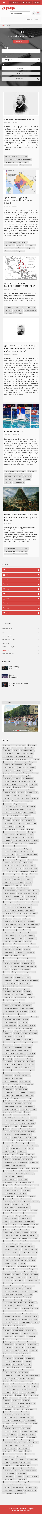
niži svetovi (31, 916)
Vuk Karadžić (11, 554)
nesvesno (17, 1316)
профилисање (9, 975)
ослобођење (29, 753)
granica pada (8, 1031)
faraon (7, 1283)
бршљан (30, 818)
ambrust (18, 1115)
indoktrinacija (9, 1294)
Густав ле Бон (22, 1101)
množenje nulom (10, 832)
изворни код (30, 952)
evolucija (24, 1442)
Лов (3, 632)
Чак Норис (8, 1356)
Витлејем (32, 767)
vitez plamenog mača (20, 781)
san (6, 1151)
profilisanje (32, 958)
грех (33, 1011)
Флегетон (17, 1249)
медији (28, 479)
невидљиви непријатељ (12, 1246)
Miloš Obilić (8, 1117)
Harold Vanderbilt (10, 1459)
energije (7, 916)
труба (6, 1381)
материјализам (9, 1078)
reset (6, 1070)
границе (7, 1047)
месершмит (8, 1103)
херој (16, 1129)
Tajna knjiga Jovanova (24, 1073)
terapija (36, 1168)
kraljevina (23, 248)
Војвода (15, 122)
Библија (23, 1277)
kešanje (33, 865)
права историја (9, 1053)
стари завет (30, 1305)
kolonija (7, 1199)
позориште (26, 1042)
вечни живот (25, 1168)
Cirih (34, 899)
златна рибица (26, 1384)
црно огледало (21, 947)
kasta (14, 1238)
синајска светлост (10, 1473)
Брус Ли (27, 1353)
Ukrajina (7, 837)
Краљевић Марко (29, 1131)
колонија (19, 1188)
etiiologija (34, 1171)
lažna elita (35, 1235)
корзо (18, 980)
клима (16, 1484)
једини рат (19, 921)
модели (7, 843)
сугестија (24, 784)
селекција (8, 1300)
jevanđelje (20, 1280)
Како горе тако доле (11, 767)
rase (6, 1445)
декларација (21, 756)
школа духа (8, 947)
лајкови (7, 1095)
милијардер (32, 843)
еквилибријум (9, 1207)
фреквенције (30, 921)
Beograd (10, 313)
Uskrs (9, 307)
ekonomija (19, 1451)
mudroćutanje (27, 994)
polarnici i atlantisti (10, 829)
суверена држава (32, 1185)
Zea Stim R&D (25, 1510)
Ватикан (35, 1274)
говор (35, 904)
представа (17, 1005)
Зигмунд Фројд (27, 1098)
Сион (18, 1409)
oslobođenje (30, 748)
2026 (7, 570)
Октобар (28, 1288)
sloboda (19, 1201)
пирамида (24, 1434)
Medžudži (7, 921)
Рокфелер (8, 1403)
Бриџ (6, 1462)
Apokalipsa (16, 1412)
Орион (29, 764)
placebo (7, 1319)
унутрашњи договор (30, 1470)
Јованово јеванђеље (11, 1406)
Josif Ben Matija (9, 806)
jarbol (24, 1148)
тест (18, 1075)
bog (15, 1263)
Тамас (33, 1129)
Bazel (35, 902)
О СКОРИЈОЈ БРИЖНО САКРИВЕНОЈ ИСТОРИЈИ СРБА (19, 284)
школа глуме (30, 1216)
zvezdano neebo (9, 1154)
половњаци (8, 1493)
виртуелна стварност (24, 1207)
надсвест (7, 787)
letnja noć (23, 1151)
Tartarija (29, 1059)
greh (32, 997)
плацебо (7, 1322)
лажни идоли (8, 1162)
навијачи (18, 479)
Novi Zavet (17, 1283)
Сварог (30, 1339)
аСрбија (4, 26)
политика (7, 1437)
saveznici (18, 307)
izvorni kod (8, 944)
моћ (6, 1224)
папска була (8, 1271)
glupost (35, 1031)
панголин (7, 1361)
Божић (11, 675)
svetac (26, 1117)
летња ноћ (31, 1140)
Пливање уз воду (8, 647)
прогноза (17, 1159)
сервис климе (34, 1482)
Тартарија (8, 1056)
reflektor (10, 474)
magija (29, 941)
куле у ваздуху (32, 1487)
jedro (6, 1148)
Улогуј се (28, 2)
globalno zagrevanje (10, 1179)
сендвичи (19, 1414)
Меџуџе (7, 932)
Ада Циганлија (34, 1145)
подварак (31, 1358)
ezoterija (7, 1330)
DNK (6, 809)
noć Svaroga (18, 1364)
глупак (29, 1047)
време (7, 1190)
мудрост (22, 1417)
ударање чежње (19, 972)
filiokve (7, 795)
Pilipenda (24, 156)
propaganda (28, 1367)
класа (6, 1221)
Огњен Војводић (12, 165)
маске (28, 949)
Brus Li (7, 1350)
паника (36, 840)
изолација (33, 1302)
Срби (24, 1378)
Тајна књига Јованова (11, 1081)
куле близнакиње (10, 1014)
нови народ (8, 1302)
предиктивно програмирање (13, 1039)
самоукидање (12, 242)
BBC (6, 1398)
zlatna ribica (17, 1386)
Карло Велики (9, 823)
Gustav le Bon (9, 1092)
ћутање (7, 1005)
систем (17, 1204)
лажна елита (30, 1221)
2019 (7, 603)
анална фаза (26, 983)
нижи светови (34, 924)
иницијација (31, 1420)
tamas (6, 1120)
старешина (8, 1409)
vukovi (21, 1154)
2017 (7, 613)
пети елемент (34, 947)
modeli (31, 829)
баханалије (17, 1190)
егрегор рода (30, 787)
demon (35, 1238)
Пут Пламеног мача (21, 1269)
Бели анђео (22, 1143)
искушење (18, 787)
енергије (19, 927)
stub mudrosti (32, 896)
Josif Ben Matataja (21, 804)
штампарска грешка (18, 809)
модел (29, 1300)
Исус (23, 767)
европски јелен (28, 1440)
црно (16, 1468)
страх (15, 1244)
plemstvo (7, 1392)
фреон (7, 1484)
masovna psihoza (10, 834)
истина (16, 1378)
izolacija (30, 1294)
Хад (25, 1246)
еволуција (23, 1473)
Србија (21, 245)
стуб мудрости (23, 888)
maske (29, 1364)
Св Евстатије (32, 1437)
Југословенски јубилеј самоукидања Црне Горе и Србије (18, 200)
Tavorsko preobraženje (11, 865)
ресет (22, 1064)
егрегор (17, 1426)
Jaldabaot (32, 806)
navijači (20, 474)
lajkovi (18, 1084)
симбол (29, 1103)
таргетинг (31, 972)
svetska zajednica (20, 745)
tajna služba (23, 1193)
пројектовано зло (10, 890)
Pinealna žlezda (24, 899)
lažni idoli (20, 1173)
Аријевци (7, 989)
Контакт (36, 2)
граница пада (19, 1047)
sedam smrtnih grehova (22, 989)
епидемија (20, 1358)
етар (6, 955)
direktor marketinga (19, 966)
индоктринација (21, 1302)
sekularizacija (31, 1330)
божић (7, 770)
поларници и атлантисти (22, 840)
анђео (32, 1378)
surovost (21, 1196)
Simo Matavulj (11, 159)
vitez (34, 1117)
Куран (7, 1277)
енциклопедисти (20, 1325)
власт (33, 1434)
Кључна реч (6, 48)
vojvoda (7, 910)
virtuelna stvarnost (30, 1213)
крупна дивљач (20, 1437)
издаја (7, 1109)
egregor (7, 781)
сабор (21, 1140)
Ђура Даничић (12, 548)
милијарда (8, 846)
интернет (7, 1465)
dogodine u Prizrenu (11, 1017)
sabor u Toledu (33, 792)
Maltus (18, 1033)
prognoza (7, 1171)
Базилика (7, 820)
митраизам (16, 815)
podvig (19, 1112)
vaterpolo (33, 471)
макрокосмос (22, 759)
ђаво (37, 1201)
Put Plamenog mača (10, 1255)
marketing (16, 963)
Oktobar (36, 1283)
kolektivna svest (29, 1370)
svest (25, 1314)
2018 (7, 608)
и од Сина (27, 815)
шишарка (31, 809)
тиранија (21, 1036)
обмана (30, 1311)
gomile (24, 1087)
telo (24, 1252)
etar (18, 944)
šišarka (22, 792)
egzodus (18, 1297)
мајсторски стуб (26, 1218)
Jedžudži (27, 919)
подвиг (21, 1106)
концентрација (33, 1459)
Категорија (5, 56)
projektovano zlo (9, 899)
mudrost (7, 1423)
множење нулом (19, 843)
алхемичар (25, 1372)
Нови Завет (18, 1288)
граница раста (28, 1045)
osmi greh (18, 991)
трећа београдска (10, 893)
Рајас (6, 1131)
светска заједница (28, 750)
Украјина (28, 849)
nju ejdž (7, 1333)
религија (30, 1328)
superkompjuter (18, 896)
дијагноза (7, 1487)
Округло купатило (19, 1145)
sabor (13, 1151)
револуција (27, 1426)
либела (33, 1392)
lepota (17, 1423)
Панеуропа (16, 1131)
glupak (19, 1031)
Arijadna (15, 1070)
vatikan (7, 1263)
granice (18, 1028)
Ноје (16, 986)
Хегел (15, 1384)
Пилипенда (11, 162)
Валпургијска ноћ (10, 1417)
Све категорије (7, 629)
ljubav (16, 1230)
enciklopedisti (19, 1330)
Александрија (9, 1342)
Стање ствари (7, 636)
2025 (7, 575)
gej (16, 1392)
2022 (7, 589)
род (31, 756)
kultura (29, 1451)
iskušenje (17, 778)
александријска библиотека (13, 849)
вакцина (17, 1274)
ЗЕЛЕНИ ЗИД (8, 1358)
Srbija (32, 248)
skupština (30, 1056)
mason (18, 1370)
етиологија (29, 1159)
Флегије (7, 1249)
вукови (32, 1143)
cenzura (7, 1210)
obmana (7, 1316)
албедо (7, 1137)
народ (27, 977)
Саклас (17, 820)
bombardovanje (30, 307)
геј (27, 1395)
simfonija (7, 1400)
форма (7, 1244)
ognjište (21, 938)
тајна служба (8, 1185)
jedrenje (15, 1148)
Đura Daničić (23, 554)
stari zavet (28, 1297)
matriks (25, 1070)
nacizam (34, 913)
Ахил (6, 1252)
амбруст (25, 1109)
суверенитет (18, 868)
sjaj (18, 1232)
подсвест (26, 1308)
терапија (7, 1159)
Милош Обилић (27, 1126)
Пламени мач (26, 1081)
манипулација (26, 1322)
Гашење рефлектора (14, 431)
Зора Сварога (9, 1339)
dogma (33, 781)
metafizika (28, 1316)
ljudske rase (35, 1442)
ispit (37, 1316)
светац (24, 1129)
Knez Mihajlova (26, 969)
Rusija (16, 837)
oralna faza (21, 961)
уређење (7, 745)
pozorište (24, 1025)
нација (19, 977)
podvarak (7, 1364)
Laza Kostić (24, 551)
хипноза (7, 1308)
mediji (28, 474)
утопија (28, 885)
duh (34, 1258)
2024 (7, 580)
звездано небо (9, 1143)
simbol (33, 1101)
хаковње (7, 1204)
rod (17, 750)
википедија (27, 1462)
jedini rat (31, 910)
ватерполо (11, 471)
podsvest (34, 1314)
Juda (6, 1286)
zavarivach (16, 289)
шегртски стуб (9, 1216)
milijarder (22, 832)
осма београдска (25, 893)
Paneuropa (17, 1120)
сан (13, 1140)
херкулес (7, 876)
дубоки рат (8, 927)
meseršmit (8, 1115)
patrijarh (34, 1350)
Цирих (37, 890)
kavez (33, 1025)
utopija (7, 896)
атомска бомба (23, 1011)
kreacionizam (25, 1448)
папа (6, 815)
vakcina (17, 1260)
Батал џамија (19, 1056)
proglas (7, 748)
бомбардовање (31, 310)
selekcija (20, 1294)
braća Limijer (8, 997)
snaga (25, 1423)
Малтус (29, 1050)
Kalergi (15, 1123)
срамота (19, 1103)
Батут (25, 874)
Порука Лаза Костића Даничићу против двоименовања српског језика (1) (20, 517)
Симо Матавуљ (23, 162)
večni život (24, 1179)
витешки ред (8, 818)
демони (17, 1470)
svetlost (26, 1232)
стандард (23, 1482)
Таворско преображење (12, 874)
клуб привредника (32, 1476)
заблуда (31, 1095)
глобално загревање (11, 1168)
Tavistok (26, 944)
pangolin (28, 1361)
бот (36, 1465)
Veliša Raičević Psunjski (28, 1123)
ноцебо (17, 1308)
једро (15, 1137)
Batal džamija (8, 1061)
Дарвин (7, 1129)
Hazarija (19, 1059)
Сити (24, 955)
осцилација (21, 1061)
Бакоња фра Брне (26, 159)
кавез (35, 1042)
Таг (3, 65)
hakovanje (25, 1210)
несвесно (8, 1311)
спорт (9, 482)
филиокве (8, 812)
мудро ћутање (29, 1008)
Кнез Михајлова (27, 986)
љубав (20, 1216)
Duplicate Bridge (9, 1456)
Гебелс (27, 1400)
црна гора (23, 242)
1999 (19, 930)
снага (31, 1417)
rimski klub (8, 1033)
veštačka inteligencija (11, 1182)
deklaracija (8, 750)
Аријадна (31, 1064)
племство (35, 1395)
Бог (15, 1277)
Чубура (7, 1145)
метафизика (19, 1311)
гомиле (16, 1098)
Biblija (23, 1263)
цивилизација (20, 1403)
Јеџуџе (27, 930)
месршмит (31, 1106)
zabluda (7, 1087)
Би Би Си (17, 1400)
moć (34, 1232)
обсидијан (18, 949)
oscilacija (7, 1067)
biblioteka (32, 1336)
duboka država (19, 916)
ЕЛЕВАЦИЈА (5, 643)
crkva (15, 1350)
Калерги (7, 1134)
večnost (7, 1241)
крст (15, 1434)
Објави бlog (20, 41)
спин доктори (20, 482)
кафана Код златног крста (12, 1008)
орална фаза (8, 977)
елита (6, 1098)
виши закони (8, 762)
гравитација (20, 1375)
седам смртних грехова (27, 1003)
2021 (7, 594)
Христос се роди (22, 762)
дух (35, 1271)
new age (17, 1333)
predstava (8, 991)
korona (7, 1367)
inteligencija (24, 1238)
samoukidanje (11, 248)
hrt (32, 1148)
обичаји (35, 1431)
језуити (16, 1126)
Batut (24, 865)
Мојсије (7, 1291)
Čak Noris (24, 1350)
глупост (7, 1050)
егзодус (19, 1305)
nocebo (7, 1314)
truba (6, 1384)
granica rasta (28, 1028)
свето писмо (18, 764)
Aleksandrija (21, 1336)
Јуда (16, 1291)
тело (34, 1266)
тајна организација (27, 1182)
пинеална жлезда (25, 890)
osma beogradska (24, 902)
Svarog (35, 1333)
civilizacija (34, 1398)
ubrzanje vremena (33, 1280)
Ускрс (9, 310)
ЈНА (32, 851)
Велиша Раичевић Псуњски (22, 1134)
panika (22, 829)
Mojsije (27, 1283)
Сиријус (7, 764)
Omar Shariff (30, 1454)
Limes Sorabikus (27, 801)
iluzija (6, 1213)
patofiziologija (9, 1173)
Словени (7, 986)
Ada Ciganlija (32, 1157)
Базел (36, 893)
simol (34, 1109)
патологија (35, 1162)
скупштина (22, 1053)
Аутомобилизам (8, 654)
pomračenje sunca (22, 913)
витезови (7, 1274)
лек (16, 1322)
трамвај (32, 1092)
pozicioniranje (9, 961)
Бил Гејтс (15, 1252)
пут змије (34, 1269)
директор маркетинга (11, 983)
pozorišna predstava (10, 1022)
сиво (24, 1468)
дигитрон (15, 1462)
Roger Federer (18, 1454)
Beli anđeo (31, 1154)
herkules (7, 868)
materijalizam (9, 1073)
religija (26, 1333)
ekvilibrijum (17, 1213)
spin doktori (19, 476)
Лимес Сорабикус (29, 820)
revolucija (17, 1428)
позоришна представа (11, 1042)
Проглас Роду (14, 667)
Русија (7, 851)
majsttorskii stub (23, 1235)
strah (26, 1019)
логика (22, 1459)
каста (14, 1224)
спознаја (32, 1342)
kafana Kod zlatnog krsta (11, 994)
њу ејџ (21, 1328)
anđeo (30, 1381)
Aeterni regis (8, 1280)
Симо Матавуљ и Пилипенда (19, 119)
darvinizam (8, 1451)
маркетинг (8, 980)
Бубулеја (23, 851)
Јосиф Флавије (9, 826)
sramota (16, 1109)
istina (17, 1171)
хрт (6, 1140)
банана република (20, 1227)
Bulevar (27, 1428)
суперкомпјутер (9, 888)
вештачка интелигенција (23, 1465)
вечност (7, 1227)
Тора (26, 1274)
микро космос (35, 759)
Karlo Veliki (8, 804)
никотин (7, 1468)
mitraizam (17, 795)
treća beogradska (10, 902)
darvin (7, 1454)
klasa (6, 1238)
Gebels (24, 1398)
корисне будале (19, 1095)
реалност (7, 1269)
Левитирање (6, 650)
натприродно (9, 871)
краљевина (11, 245)
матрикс (27, 1075)
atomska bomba (22, 997)
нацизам (23, 924)
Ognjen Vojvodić (26, 165)
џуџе (16, 932)
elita (16, 1087)
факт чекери (21, 1092)
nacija (31, 961)
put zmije (33, 1255)
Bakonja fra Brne (12, 156)
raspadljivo (32, 1196)
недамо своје (9, 756)
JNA (31, 837)
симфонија (32, 1403)
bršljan (36, 798)
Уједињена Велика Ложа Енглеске (27, 871)
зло (18, 1045)
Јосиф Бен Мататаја (30, 823)
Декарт (7, 1386)
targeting (21, 958)
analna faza (33, 966)
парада (19, 1395)
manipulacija (25, 1319)
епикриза (7, 1165)
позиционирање (23, 975)
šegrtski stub (8, 1232)
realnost (23, 1255)
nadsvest (7, 778)
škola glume (26, 1230)
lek (15, 1319)
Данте (27, 1249)
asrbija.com (26, 1484)
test (33, 1070)
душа (27, 1271)
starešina (26, 1412)
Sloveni (7, 969)
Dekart (36, 1386)
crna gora (10, 251)
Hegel (27, 1386)
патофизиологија (22, 1162)
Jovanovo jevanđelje (29, 1409)
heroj (18, 1117)
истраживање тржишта (31, 980)
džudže (18, 919)
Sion (6, 1412)
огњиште (7, 949)
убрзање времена (29, 1286)
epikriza (7, 1176)
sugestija (27, 776)
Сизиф (32, 1227)
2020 (7, 599)
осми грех (28, 1005)
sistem (35, 1210)
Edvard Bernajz (22, 1089)
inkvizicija (7, 1028)
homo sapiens (16, 1445)
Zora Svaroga (8, 1336)
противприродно (32, 868)
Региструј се (16, 2)
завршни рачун (9, 1106)
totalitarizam (25, 1017)
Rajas (6, 1123)
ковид (36, 1322)
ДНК (19, 823)
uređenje (32, 745)
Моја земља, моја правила (18, 683)
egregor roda (29, 778)
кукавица (31, 1061)
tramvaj (7, 862)
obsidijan (7, 941)
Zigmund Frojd (9, 1089)
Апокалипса (25, 1406)
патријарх (27, 1356)
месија (19, 1271)
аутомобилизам (32, 1490)
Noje (15, 969)
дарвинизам (8, 1490)
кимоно (18, 1353)
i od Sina (27, 795)
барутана (20, 818)
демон (36, 1224)
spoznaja (20, 1339)
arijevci (7, 972)
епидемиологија (20, 1165)
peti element (32, 938)
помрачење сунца (10, 924)
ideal (6, 1372)
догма (6, 790)
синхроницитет (26, 1244)
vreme (16, 1199)
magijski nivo (18, 941)
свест (36, 1308)
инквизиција (8, 1045)
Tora (25, 1260)
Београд (20, 313)
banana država (18, 1241)
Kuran (33, 1260)
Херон (32, 1246)
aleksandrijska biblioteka (26, 834)
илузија (26, 1204)
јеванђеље (16, 1286)
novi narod (25, 1291)
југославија (31, 245)
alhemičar (17, 1367)
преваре (7, 1470)
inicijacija (34, 1423)
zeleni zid (7, 1353)
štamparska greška (10, 792)
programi (24, 1022)
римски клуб (18, 1050)
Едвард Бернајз (9, 1101)
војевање (19, 1490)
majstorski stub (9, 1235)
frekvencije (8, 913)
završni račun (8, 1112)
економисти (8, 1479)
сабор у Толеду (31, 812)
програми (29, 1039)
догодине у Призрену (31, 1033)
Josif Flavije (22, 806)
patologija (30, 1173)
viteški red (8, 798)
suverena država (9, 1196)
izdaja (28, 1112)
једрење (25, 1137)
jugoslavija (21, 251)
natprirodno (22, 860)
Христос (34, 762)
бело (32, 1468)
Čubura (7, 1157)
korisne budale (29, 1084)
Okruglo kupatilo (18, 1157)
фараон (7, 1288)
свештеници (8, 1395)
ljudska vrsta (28, 1445)
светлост (14, 1218)
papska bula (8, 1258)
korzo (6, 966)
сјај (6, 1218)
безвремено (30, 1188)
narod (6, 963)
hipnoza (17, 1314)
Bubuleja (7, 840)
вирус (20, 1078)
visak (6, 1389)
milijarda (32, 832)
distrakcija (8, 1297)
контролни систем (10, 1064)
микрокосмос (9, 759)
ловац (6, 1434)
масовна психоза (21, 846)
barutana (26, 798)
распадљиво (8, 1188)
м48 (15, 851)
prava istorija (8, 1059)
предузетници (9, 1476)
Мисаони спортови (8, 639)
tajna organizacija (10, 1193)
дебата (20, 1476)
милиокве (19, 812)
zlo (27, 1031)
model (35, 1291)
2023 (7, 584)
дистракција (8, 1305)
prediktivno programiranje (12, 1019)
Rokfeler (15, 1398)
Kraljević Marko (29, 1120)
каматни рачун (21, 1479)
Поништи (20, 73)
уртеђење (8, 753)
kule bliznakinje (19, 1000)
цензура (28, 1201)
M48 (24, 837)
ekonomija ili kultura (10, 1442)
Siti (34, 944)
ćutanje (28, 991)
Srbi (15, 1381)
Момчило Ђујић (9, 904)
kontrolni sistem (29, 1067)
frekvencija (34, 1252)
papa (17, 798)
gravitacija (8, 1370)
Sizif (29, 1241)
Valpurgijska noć (18, 1420)
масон (15, 1372)
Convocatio (33, 1277)
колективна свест (33, 1375)
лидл (28, 1414)
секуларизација (9, 1328)
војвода (7, 907)
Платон (7, 1230)
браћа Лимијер (9, 1011)
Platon (36, 1241)
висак (23, 1392)
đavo (16, 1210)
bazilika (7, 801)
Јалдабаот (21, 826)
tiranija (36, 1017)
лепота (7, 1420)
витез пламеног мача (19, 790)
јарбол (34, 1137)
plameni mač (8, 1075)
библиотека (21, 1342)
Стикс (35, 1249)
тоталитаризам (9, 1036)
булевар (7, 1428)
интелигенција (17, 1221)
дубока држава (31, 927)
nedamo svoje (18, 748)
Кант (36, 1384)
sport (9, 476)
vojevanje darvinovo (10, 1448)
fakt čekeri (8, 1084)
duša (26, 1258)
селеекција (19, 1300)
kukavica (17, 1067)
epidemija (18, 1361)
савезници (19, 310)
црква (18, 1356)
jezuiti (27, 1115)
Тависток (15, 955)
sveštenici (24, 1389)
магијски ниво (9, 952)
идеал (6, 1378)
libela (14, 1389)
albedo (7, 1126)
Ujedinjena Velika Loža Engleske (23, 862)
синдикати (8, 1414)
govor (16, 907)
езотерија (8, 1325)
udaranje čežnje (9, 958)
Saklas (16, 801)
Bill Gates (22, 1456)
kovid (35, 1319)
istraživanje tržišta (29, 963)
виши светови (9, 930)
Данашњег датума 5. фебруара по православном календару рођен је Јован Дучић (20, 348)
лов (18, 1440)
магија (20, 952)
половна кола (20, 1493)
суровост (20, 1185)
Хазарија (32, 1053)
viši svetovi (8, 919)
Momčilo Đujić (26, 907)
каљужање (8, 1440)
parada (33, 1389)
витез (32, 790)
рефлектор (22, 471)
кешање (34, 874)
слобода (27, 1190)
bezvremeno (27, 1199)
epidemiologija (19, 1176)
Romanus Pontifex (10, 1266)
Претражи (19, 79)
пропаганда (8, 1375)
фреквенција (24, 1266)
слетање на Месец (10, 1003)
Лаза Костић (24, 548)
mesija (18, 1258)
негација (34, 784)
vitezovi (7, 1260)
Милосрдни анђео (10, 1482)
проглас (18, 753)
